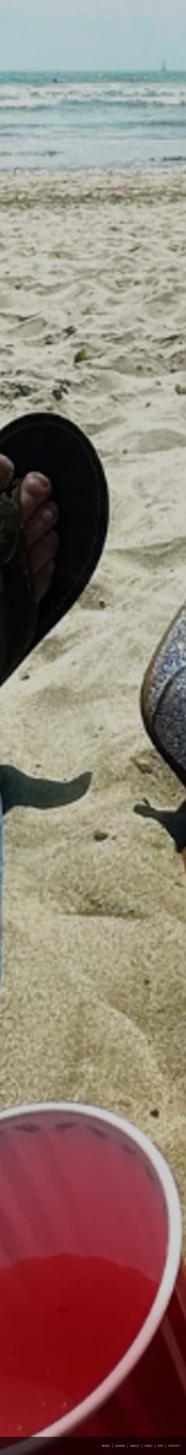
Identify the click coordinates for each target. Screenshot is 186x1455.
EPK (160, 1445)
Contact (174, 1445)
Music (106, 1445)
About (134, 1445)
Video (148, 1445)
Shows (120, 1445)
